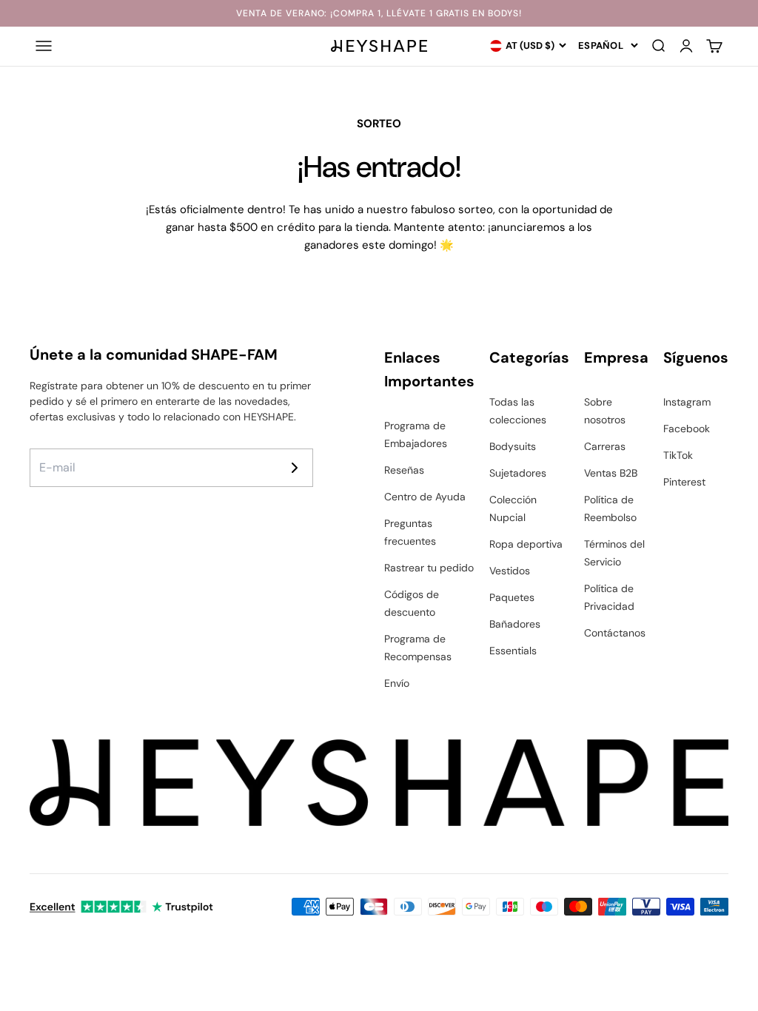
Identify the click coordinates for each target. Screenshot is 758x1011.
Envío (396, 683)
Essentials (513, 650)
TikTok (678, 455)
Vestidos (509, 570)
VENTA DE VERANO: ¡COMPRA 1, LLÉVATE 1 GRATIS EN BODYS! (379, 13)
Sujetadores (517, 473)
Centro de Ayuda (425, 496)
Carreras (604, 446)
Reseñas (404, 470)
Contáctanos (614, 632)
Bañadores (514, 624)
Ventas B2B (610, 473)
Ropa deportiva (526, 544)
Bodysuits (512, 446)
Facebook (686, 428)
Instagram (687, 402)
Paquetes (511, 597)
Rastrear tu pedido (429, 567)
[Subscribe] (294, 468)
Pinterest (684, 481)
